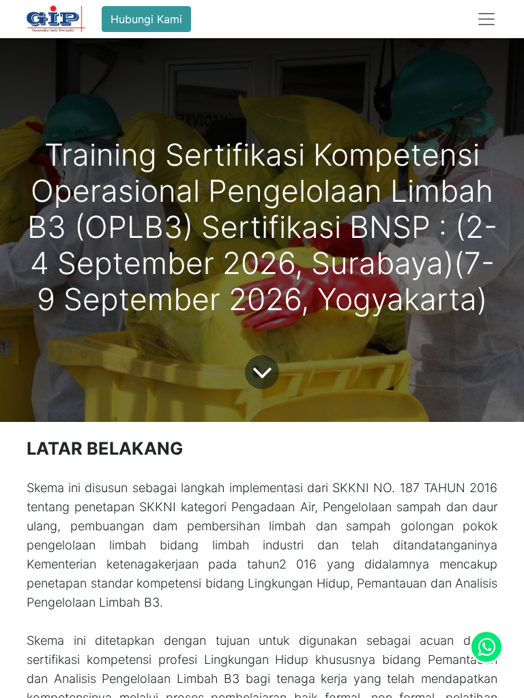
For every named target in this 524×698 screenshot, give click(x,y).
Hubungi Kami (146, 19)
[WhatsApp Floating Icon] (486, 647)
